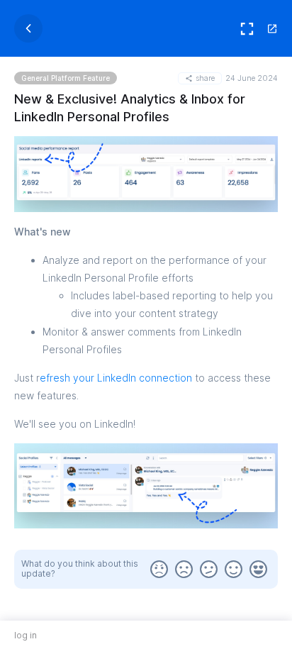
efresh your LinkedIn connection (116, 378)
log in (25, 635)
